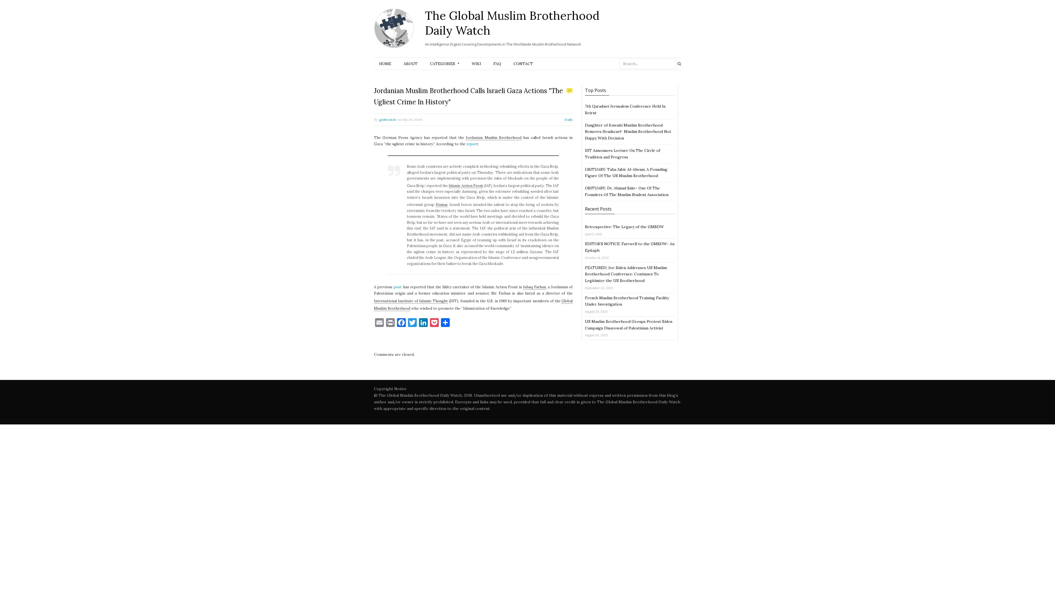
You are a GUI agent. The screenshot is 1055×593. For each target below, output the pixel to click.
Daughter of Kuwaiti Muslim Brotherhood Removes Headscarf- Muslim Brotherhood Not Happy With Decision (628, 132)
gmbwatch (387, 120)
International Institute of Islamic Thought (411, 301)
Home (385, 63)
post (397, 287)
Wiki (476, 63)
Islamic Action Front (466, 185)
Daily (569, 120)
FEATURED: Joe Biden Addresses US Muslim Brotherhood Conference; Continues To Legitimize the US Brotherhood (626, 274)
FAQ (497, 63)
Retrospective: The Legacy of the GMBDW (624, 226)
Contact (523, 63)
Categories (442, 63)
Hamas (442, 204)
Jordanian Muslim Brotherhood (493, 137)
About (411, 63)
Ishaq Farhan (534, 287)
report (472, 144)
